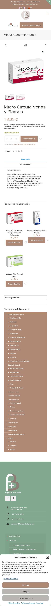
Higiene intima (13, 423)
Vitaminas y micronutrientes (19, 361)
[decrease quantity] (7, 138)
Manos (12, 407)
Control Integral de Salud (21, 545)
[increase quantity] (17, 138)
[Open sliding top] (48, 2)
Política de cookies (14, 603)
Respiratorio (14, 345)
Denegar (25, 592)
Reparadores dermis (17, 415)
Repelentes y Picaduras (16, 434)
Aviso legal (39, 603)
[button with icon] (7, 498)
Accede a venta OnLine (31, 25)
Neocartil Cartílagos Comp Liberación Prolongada (14, 233)
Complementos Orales (21, 145)
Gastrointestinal (15, 330)
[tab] (25, 159)
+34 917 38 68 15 (18, 2)
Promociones (12, 430)
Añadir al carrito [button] (14, 243)
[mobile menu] (48, 14)
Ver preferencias (25, 598)
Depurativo (14, 326)
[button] (47, 557)
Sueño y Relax (15, 349)
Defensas (13, 322)
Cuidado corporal (14, 396)
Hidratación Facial (16, 376)
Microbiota (14, 334)
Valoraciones (25, 164)
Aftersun (13, 442)
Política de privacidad (28, 603)
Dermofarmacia (13, 400)
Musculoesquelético (17, 411)
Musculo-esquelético (17, 337)
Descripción (25, 159)
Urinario (13, 353)
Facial (12, 449)
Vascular (32, 145)
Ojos (12, 384)
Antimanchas (14, 372)
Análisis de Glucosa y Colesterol (24, 549)
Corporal (13, 445)
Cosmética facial (14, 365)
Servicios (12, 540)
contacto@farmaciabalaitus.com (26, 4)
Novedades (12, 426)
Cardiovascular (15, 318)
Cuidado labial (15, 403)
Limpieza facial (15, 380)
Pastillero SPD (18, 554)
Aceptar (25, 585)
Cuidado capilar (13, 392)
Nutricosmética (15, 341)
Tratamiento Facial (16, 388)
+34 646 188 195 (33, 2)
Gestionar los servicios (11, 579)
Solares (10, 438)
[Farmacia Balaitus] (25, 15)
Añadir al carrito (29, 139)
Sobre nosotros (14, 536)
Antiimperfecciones (16, 368)
